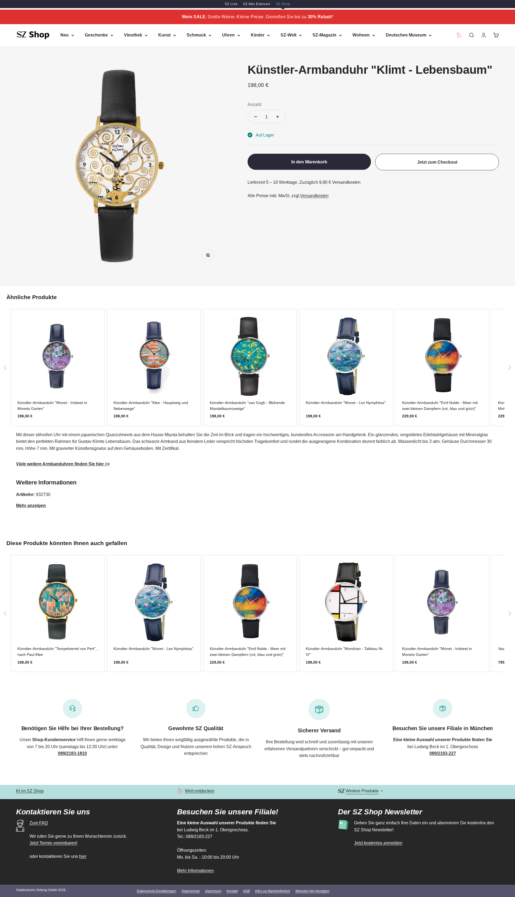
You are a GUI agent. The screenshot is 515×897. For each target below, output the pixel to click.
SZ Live (231, 4)
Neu (64, 35)
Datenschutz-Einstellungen (156, 891)
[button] (5, 367)
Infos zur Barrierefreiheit (272, 891)
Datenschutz (191, 891)
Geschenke (96, 35)
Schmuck (196, 35)
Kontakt (232, 891)
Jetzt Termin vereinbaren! (53, 843)
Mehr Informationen (195, 870)
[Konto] (484, 35)
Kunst (164, 35)
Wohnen (361, 35)
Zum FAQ (39, 823)
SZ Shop (283, 4)
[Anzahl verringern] (255, 116)
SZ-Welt (288, 35)
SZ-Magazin (324, 35)
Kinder (257, 35)
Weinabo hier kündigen (312, 891)
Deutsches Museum (406, 35)
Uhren (228, 35)
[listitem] (58, 367)
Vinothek (133, 35)
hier (82, 856)
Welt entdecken (199, 791)
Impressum (213, 891)
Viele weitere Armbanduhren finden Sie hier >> (63, 464)
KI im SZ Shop (30, 791)
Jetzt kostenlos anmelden (378, 843)
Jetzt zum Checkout (437, 162)
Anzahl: (255, 104)
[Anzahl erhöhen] (277, 116)
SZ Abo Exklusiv (256, 4)
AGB (246, 891)
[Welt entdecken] (180, 791)
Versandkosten (314, 195)
